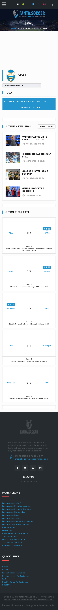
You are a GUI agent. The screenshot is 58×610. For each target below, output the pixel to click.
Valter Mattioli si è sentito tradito (34, 138)
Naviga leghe (8, 527)
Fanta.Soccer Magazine (13, 572)
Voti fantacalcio (10, 536)
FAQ (4, 578)
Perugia (47, 345)
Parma (47, 271)
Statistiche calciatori (12, 542)
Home (13, 28)
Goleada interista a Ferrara (35, 173)
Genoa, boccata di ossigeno (33, 190)
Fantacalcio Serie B (11, 518)
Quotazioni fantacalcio (14, 539)
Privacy (8, 599)
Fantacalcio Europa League (15, 524)
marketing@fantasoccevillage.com (31, 459)
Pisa (11, 233)
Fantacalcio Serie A (11, 503)
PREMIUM (6, 584)
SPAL (47, 233)
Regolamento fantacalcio (15, 533)
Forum (5, 569)
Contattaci (29, 477)
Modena (11, 382)
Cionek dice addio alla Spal (36, 155)
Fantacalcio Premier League (16, 506)
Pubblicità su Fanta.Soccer (15, 582)
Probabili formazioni (12, 545)
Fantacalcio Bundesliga (13, 512)
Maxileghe (7, 530)
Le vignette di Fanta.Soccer (16, 576)
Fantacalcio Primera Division (16, 509)
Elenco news (46, 126)
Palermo (11, 308)
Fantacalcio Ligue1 (11, 515)
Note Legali (47, 597)
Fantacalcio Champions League (17, 521)
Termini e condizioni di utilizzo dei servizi (33, 599)
